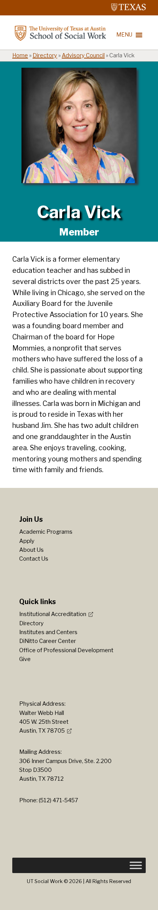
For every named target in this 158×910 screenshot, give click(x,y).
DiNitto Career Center (47, 641)
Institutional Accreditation (52, 614)
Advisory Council (83, 55)
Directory (45, 55)
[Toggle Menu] (136, 865)
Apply (27, 541)
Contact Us (33, 558)
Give (25, 659)
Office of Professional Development (66, 650)
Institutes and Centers (48, 632)
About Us (31, 549)
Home (20, 55)
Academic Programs (45, 531)
